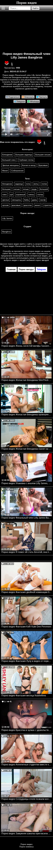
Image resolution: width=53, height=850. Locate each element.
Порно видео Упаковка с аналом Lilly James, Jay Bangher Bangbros (26, 483)
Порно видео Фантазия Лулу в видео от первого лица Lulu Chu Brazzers (26, 661)
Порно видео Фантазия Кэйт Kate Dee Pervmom (26, 626)
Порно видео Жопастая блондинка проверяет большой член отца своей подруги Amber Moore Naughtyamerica (26, 414)
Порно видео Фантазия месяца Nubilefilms (23, 695)
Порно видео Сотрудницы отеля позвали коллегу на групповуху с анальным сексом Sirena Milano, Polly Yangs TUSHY (26, 799)
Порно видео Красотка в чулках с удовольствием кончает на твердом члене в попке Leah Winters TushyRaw (26, 730)
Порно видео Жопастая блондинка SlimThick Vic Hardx (26, 380)
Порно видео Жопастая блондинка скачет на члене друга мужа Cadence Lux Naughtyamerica (26, 449)
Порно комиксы (26, 846)
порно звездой (42, 260)
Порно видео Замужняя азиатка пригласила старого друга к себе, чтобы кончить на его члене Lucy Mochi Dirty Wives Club (26, 833)
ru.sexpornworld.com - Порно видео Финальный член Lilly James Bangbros (28, 245)
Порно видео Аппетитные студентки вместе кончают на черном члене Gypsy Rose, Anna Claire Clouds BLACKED (26, 764)
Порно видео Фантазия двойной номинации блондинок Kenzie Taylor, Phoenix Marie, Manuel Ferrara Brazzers (26, 592)
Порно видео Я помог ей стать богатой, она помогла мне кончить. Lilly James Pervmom (26, 552)
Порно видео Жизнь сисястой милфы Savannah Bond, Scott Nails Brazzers (26, 346)
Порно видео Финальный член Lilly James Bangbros (26, 55)
